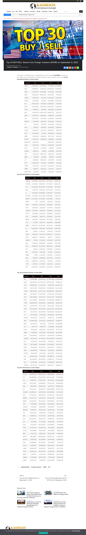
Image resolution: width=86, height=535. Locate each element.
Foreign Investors (36, 467)
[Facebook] (64, 68)
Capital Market (25, 467)
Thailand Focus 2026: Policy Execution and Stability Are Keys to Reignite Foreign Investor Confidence (55, 504)
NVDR (44, 467)
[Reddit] (70, 68)
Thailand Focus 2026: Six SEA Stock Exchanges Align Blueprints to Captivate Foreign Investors (29, 504)
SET (49, 467)
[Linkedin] (72, 68)
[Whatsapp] (78, 68)
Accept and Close (43, 533)
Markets (9, 18)
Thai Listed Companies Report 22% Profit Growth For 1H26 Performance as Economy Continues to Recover (29, 495)
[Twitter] (81, 1)
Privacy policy (76, 531)
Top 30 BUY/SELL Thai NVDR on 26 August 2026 (60, 493)
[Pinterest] (75, 68)
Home (5, 18)
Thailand (15, 67)
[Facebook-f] (78, 1)
